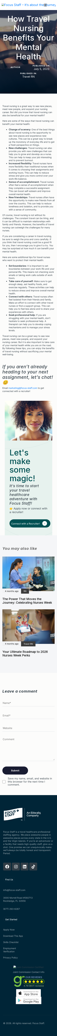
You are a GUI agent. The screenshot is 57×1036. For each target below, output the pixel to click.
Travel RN (28, 76)
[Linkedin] (24, 866)
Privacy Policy (10, 957)
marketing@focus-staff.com (22, 388)
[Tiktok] (33, 866)
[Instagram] (16, 866)
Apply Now (9, 929)
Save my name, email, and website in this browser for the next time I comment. (30, 781)
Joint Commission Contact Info (28, 972)
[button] (28, 993)
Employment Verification (9, 950)
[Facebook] (7, 866)
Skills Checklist (11, 942)
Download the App (13, 936)
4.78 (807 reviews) (34, 985)
